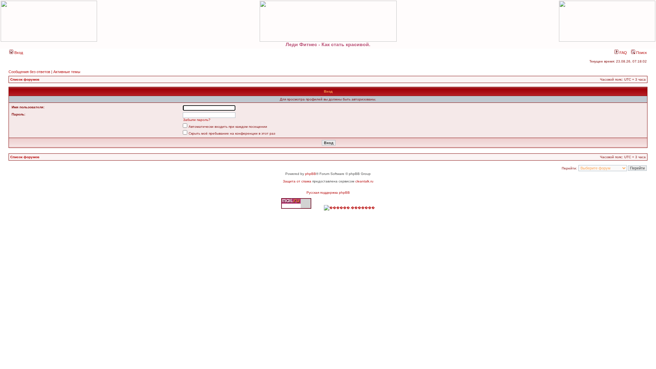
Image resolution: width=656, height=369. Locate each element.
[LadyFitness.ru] (328, 21)
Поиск (641, 53)
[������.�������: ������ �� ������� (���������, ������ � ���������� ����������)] (349, 207)
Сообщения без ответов (29, 72)
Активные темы (66, 72)
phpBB (310, 174)
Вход (18, 53)
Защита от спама (297, 181)
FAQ (622, 53)
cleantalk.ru (364, 181)
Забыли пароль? (196, 120)
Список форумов (24, 79)
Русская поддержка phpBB (328, 192)
